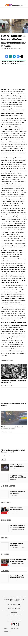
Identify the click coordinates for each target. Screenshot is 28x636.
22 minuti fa (7, 385)
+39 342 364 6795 (16, 607)
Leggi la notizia (13, 468)
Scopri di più (22, 601)
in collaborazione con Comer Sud (18, 547)
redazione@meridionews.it (15, 605)
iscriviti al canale (14, 63)
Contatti (5, 628)
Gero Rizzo (9, 48)
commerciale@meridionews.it (17, 610)
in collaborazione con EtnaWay (17, 563)
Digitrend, (3, 385)
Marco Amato (14, 495)
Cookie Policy (7, 631)
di (10, 495)
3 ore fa (6, 408)
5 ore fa (6, 455)
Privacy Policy (14, 628)
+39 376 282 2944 (16, 608)
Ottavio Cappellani (15, 579)
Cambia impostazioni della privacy (14, 618)
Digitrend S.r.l (19, 614)
